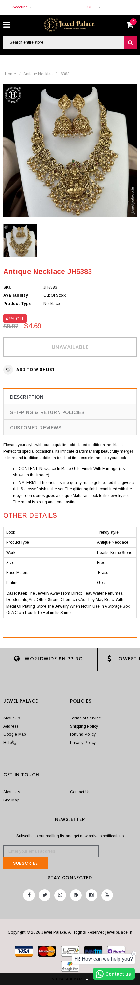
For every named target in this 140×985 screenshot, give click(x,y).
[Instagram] (91, 895)
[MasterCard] (70, 952)
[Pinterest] (76, 895)
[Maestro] (94, 952)
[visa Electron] (47, 952)
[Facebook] (29, 895)
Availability (15, 295)
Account (19, 7)
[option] (70, 150)
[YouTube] (107, 895)
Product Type (17, 303)
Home (10, 74)
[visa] (24, 952)
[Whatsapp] (60, 895)
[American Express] (116, 952)
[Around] (70, 967)
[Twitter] (44, 895)
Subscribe (25, 863)
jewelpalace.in (118, 932)
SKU (7, 287)
